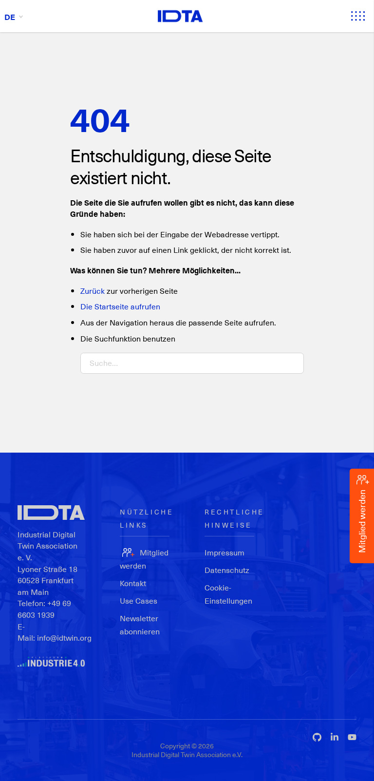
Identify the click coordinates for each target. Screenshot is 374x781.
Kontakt (133, 583)
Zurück (92, 290)
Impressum (224, 552)
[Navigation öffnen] (358, 16)
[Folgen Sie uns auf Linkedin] (334, 737)
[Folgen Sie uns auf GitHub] (317, 737)
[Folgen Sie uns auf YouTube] (352, 737)
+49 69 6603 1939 (44, 608)
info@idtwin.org (64, 637)
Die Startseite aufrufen (120, 306)
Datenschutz (227, 569)
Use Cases (138, 600)
